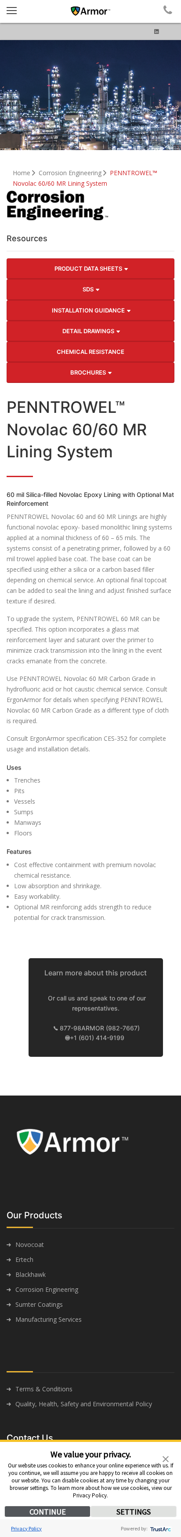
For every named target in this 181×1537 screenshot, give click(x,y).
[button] (165, 1458)
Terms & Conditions (43, 1389)
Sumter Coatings (39, 1304)
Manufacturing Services (48, 1319)
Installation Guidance (89, 310)
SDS (89, 289)
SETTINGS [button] (133, 1512)
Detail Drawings (89, 331)
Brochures (88, 372)
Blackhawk (30, 1274)
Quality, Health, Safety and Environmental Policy (83, 1404)
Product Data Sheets (88, 268)
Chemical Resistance (90, 351)
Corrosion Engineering (71, 173)
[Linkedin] (156, 31)
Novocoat (29, 1244)
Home (22, 173)
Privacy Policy (26, 1528)
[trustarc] (160, 1528)
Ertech (24, 1259)
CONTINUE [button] (47, 1512)
